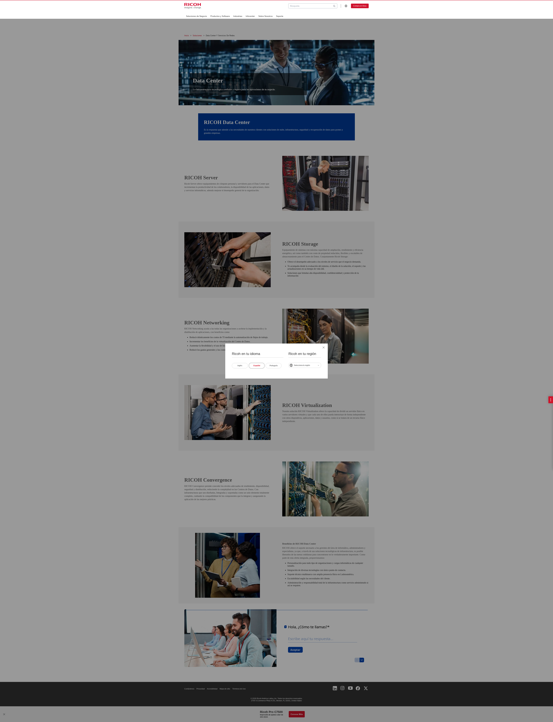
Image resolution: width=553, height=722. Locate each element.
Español (256, 365)
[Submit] (334, 6)
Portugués (274, 365)
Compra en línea (359, 6)
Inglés (239, 365)
